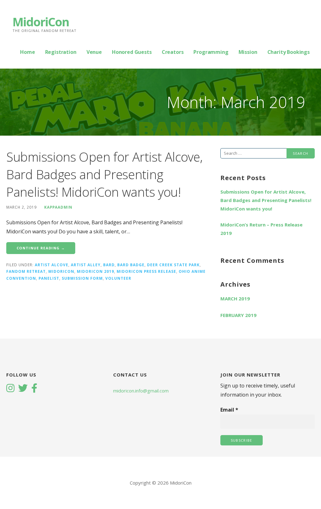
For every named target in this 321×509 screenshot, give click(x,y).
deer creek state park (173, 264)
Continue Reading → (41, 248)
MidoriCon (41, 21)
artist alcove (51, 264)
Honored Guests (132, 52)
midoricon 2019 (95, 271)
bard (109, 264)
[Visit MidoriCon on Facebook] (34, 388)
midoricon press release (146, 271)
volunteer (118, 278)
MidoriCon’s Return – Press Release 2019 (261, 228)
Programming (210, 52)
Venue (94, 52)
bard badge (131, 264)
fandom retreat (26, 271)
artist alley (86, 264)
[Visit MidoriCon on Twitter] (23, 388)
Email (229, 409)
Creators (173, 52)
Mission (248, 52)
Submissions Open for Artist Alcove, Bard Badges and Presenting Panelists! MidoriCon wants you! (104, 174)
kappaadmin (58, 207)
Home (27, 52)
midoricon (61, 271)
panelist (49, 278)
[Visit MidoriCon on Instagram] (10, 388)
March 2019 (235, 298)
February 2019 (238, 315)
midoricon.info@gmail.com (141, 390)
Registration (60, 52)
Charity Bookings (288, 52)
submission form (82, 278)
